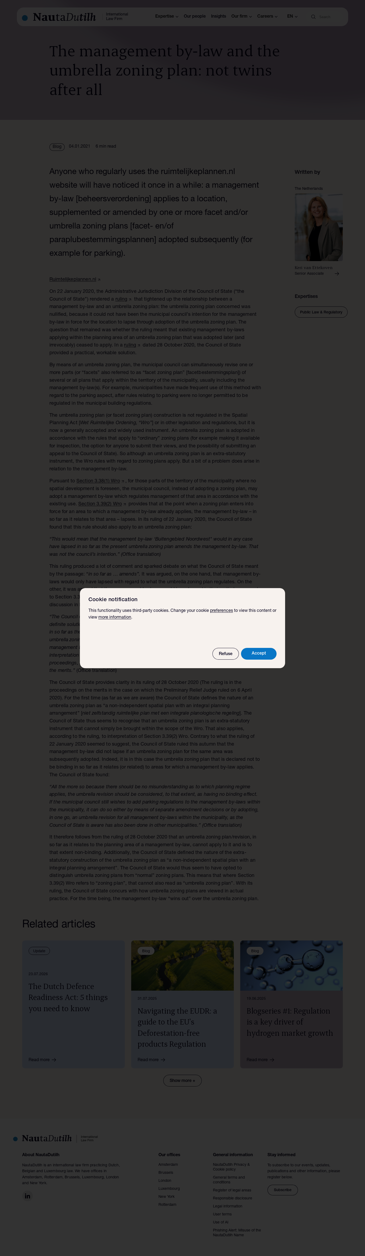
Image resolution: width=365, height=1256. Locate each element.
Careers (265, 17)
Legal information (227, 1206)
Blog (57, 147)
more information (114, 618)
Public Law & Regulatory (321, 312)
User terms (222, 1214)
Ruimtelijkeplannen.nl (72, 279)
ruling (121, 299)
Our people (195, 17)
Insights (218, 17)
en (290, 17)
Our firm (239, 17)
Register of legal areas (232, 1190)
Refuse (225, 654)
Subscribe (283, 1190)
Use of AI (220, 1222)
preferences (221, 611)
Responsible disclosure (232, 1198)
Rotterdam (167, 1205)
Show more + (182, 1081)
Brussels (165, 1173)
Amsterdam (168, 1165)
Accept (259, 654)
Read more (39, 1060)
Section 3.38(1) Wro (98, 481)
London (164, 1181)
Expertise (164, 17)
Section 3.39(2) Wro (100, 504)
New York (166, 1197)
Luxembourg (169, 1189)
